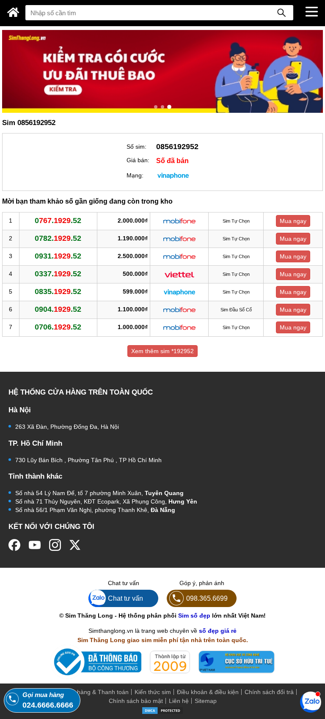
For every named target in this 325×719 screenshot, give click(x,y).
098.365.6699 (207, 598)
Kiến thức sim (153, 692)
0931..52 (58, 256)
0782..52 (58, 238)
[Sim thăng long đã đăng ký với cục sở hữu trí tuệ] (236, 662)
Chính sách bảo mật (136, 700)
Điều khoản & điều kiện (208, 692)
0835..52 (58, 291)
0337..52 (58, 274)
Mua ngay (293, 221)
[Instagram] (55, 545)
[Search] (281, 12)
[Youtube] (35, 545)
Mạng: (135, 175)
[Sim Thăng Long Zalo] (310, 701)
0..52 (58, 220)
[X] (75, 545)
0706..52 (58, 327)
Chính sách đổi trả (269, 692)
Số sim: (136, 146)
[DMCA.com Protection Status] (162, 710)
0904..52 (58, 309)
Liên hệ (179, 700)
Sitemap (206, 700)
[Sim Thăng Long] (13, 12)
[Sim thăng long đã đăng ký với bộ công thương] (95, 662)
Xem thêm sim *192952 (162, 351)
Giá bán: (138, 160)
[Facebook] (14, 545)
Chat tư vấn (125, 598)
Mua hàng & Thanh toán (96, 692)
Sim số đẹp (194, 615)
